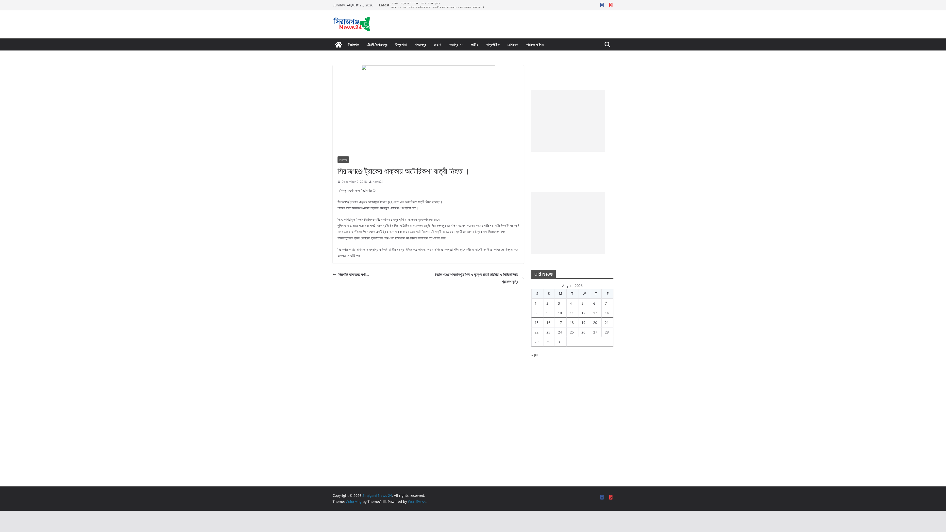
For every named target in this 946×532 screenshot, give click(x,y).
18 (572, 322)
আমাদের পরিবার (535, 44)
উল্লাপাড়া (401, 44)
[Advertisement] (568, 121)
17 (560, 322)
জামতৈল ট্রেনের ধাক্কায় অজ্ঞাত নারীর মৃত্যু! (416, 5)
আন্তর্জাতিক (493, 44)
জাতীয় (474, 44)
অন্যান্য (453, 44)
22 (537, 332)
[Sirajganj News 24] (338, 44)
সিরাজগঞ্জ (353, 44)
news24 (378, 182)
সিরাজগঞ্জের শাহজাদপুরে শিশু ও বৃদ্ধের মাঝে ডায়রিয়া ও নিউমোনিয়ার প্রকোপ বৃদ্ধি (476, 278)
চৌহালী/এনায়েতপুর (377, 44)
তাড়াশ (437, 44)
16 (548, 322)
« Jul (534, 355)
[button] (460, 44)
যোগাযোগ (512, 44)
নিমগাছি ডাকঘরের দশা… (353, 274)
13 (595, 313)
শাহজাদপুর (420, 44)
